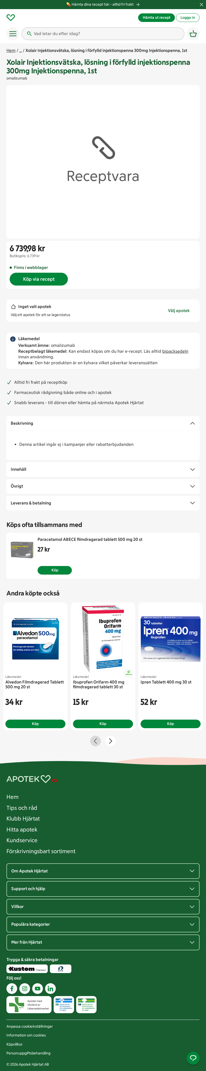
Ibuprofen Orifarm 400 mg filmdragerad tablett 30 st (98, 684)
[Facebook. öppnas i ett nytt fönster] (11, 988)
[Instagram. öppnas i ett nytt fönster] (24, 988)
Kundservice (22, 840)
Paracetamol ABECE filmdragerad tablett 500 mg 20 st (90, 539)
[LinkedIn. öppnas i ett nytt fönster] (50, 988)
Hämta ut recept (156, 17)
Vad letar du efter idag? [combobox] (57, 33)
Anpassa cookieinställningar (29, 1026)
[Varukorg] (193, 33)
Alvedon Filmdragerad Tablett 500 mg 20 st (34, 684)
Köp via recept (39, 279)
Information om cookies (26, 1035)
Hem (11, 50)
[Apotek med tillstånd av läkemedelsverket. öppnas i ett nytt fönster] (29, 1004)
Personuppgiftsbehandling (28, 1053)
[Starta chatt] (193, 1058)
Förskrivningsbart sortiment (40, 851)
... (20, 50)
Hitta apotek (21, 829)
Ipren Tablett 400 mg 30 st (166, 682)
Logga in (188, 17)
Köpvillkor (14, 1044)
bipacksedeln (175, 351)
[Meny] (12, 33)
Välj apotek (179, 310)
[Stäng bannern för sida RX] (201, 4)
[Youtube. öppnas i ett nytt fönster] (37, 988)
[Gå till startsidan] (71, 17)
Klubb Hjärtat (23, 818)
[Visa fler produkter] (110, 741)
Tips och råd (21, 807)
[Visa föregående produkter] (95, 741)
